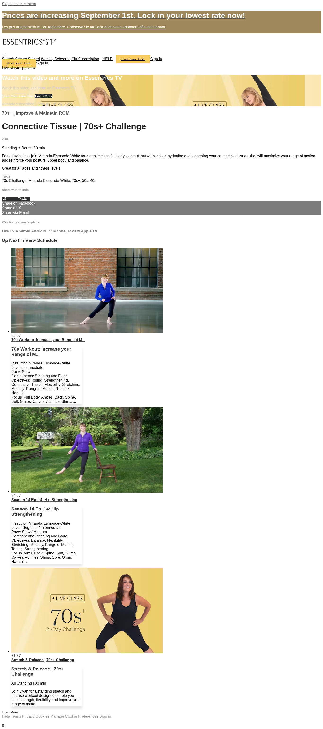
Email (26, 199)
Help (6, 716)
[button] (4, 54)
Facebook (10, 199)
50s (85, 181)
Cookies (42, 716)
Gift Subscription (85, 59)
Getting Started (27, 59)
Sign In (42, 63)
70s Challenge (14, 181)
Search (8, 59)
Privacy (28, 716)
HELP (107, 59)
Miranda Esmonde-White (49, 181)
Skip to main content (19, 4)
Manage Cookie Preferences (74, 716)
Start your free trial (18, 96)
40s (93, 181)
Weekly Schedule (55, 59)
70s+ (76, 181)
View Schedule (42, 240)
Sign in (156, 59)
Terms (16, 716)
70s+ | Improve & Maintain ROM (36, 113)
